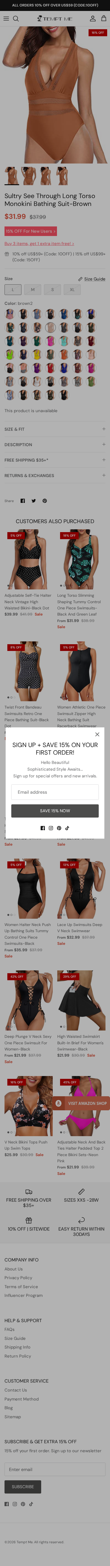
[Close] (97, 734)
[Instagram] (51, 828)
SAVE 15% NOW (55, 811)
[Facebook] (43, 828)
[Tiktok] (67, 828)
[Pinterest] (59, 828)
